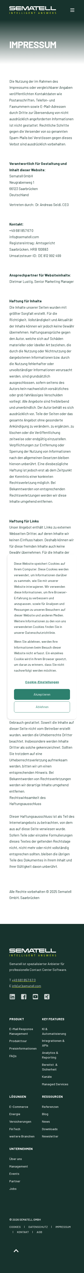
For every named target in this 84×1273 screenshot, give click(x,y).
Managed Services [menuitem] (55, 1084)
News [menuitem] (46, 1121)
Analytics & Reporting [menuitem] (50, 1055)
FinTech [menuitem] (14, 1129)
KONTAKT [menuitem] (23, 1232)
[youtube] (35, 997)
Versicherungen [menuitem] (20, 1121)
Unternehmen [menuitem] (21, 1149)
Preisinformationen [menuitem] (23, 1048)
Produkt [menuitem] (16, 1019)
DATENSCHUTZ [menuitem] (38, 1226)
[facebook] (23, 997)
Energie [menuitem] (14, 1114)
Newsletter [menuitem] (50, 1136)
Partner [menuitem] (14, 1181)
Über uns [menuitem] (15, 1159)
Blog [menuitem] (45, 1114)
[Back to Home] (32, 10)
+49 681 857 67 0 (24, 980)
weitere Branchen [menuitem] (22, 1136)
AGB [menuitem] (39, 1232)
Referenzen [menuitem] (50, 1107)
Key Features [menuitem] (53, 1019)
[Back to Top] (16, 1250)
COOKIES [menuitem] (15, 1226)
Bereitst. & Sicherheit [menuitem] (50, 1067)
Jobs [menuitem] (13, 1189)
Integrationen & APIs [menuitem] (53, 1043)
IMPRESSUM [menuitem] (63, 1226)
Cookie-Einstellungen (42, 682)
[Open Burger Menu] (72, 10)
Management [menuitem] (18, 1166)
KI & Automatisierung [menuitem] (54, 1031)
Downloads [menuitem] (50, 1129)
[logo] (32, 952)
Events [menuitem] (14, 1174)
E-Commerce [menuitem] (18, 1107)
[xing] (45, 997)
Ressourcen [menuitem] (52, 1096)
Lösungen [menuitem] (17, 1096)
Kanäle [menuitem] (47, 1076)
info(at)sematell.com (26, 986)
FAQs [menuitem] (13, 1056)
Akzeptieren (42, 694)
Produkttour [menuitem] (18, 1041)
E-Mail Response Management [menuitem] (21, 1031)
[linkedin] (13, 997)
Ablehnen (42, 707)
